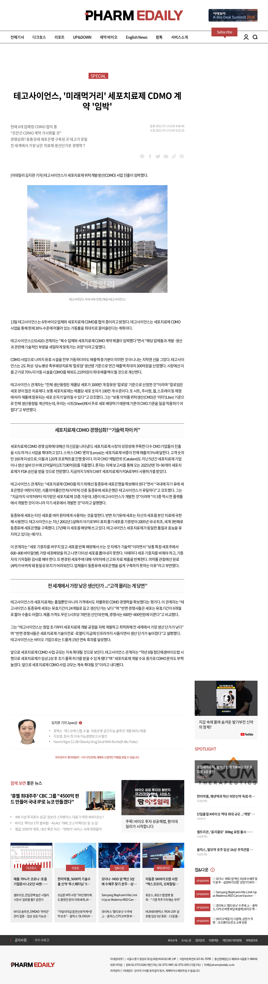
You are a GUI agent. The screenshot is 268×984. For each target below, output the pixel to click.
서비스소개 (179, 37)
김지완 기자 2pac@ (64, 722)
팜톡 (159, 37)
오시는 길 (186, 940)
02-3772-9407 (166, 965)
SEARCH (255, 37)
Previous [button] (36, 937)
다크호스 (39, 37)
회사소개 (172, 940)
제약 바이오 (108, 37)
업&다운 (119, 868)
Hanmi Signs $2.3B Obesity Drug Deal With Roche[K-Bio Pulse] (95, 741)
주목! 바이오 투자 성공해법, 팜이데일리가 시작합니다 (152, 824)
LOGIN (245, 37)
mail (166, 156)
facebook (150, 156)
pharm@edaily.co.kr (222, 965)
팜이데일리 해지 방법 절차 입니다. (55, 940)
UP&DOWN (82, 37)
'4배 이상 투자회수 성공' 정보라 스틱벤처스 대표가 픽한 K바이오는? (59, 816)
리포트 (59, 37)
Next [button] (36, 942)
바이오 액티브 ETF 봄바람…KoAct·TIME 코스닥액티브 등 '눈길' (56, 822)
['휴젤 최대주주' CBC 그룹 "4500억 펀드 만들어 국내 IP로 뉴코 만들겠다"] (100, 800)
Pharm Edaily (32, 965)
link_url (173, 156)
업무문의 (200, 940)
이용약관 (213, 940)
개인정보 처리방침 (232, 940)
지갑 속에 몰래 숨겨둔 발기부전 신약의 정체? (226, 724)
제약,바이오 (163, 868)
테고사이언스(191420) (27, 340)
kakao (142, 156)
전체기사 (17, 37)
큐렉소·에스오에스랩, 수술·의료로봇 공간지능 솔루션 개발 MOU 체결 (99, 730)
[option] (67, 939)
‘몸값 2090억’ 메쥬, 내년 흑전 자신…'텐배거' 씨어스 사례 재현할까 (58, 829)
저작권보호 (252, 940)
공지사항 (21, 939)
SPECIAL (98, 76)
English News (136, 37)
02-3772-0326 (138, 965)
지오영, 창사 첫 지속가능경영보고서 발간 (80, 736)
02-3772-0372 (182, 965)
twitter (158, 156)
